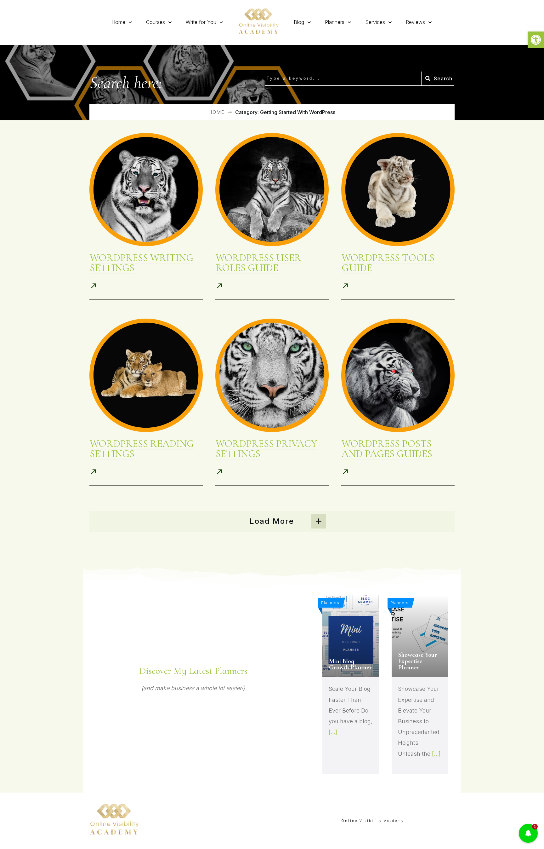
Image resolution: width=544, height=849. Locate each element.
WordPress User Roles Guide (258, 262)
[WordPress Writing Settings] (146, 189)
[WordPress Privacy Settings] (272, 375)
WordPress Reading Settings (142, 448)
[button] (536, 40)
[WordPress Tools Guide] (398, 189)
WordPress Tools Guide (388, 262)
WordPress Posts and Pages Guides (387, 448)
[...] (333, 732)
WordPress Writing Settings (141, 262)
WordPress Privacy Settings (266, 448)
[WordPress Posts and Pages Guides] (398, 375)
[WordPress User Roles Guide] (272, 189)
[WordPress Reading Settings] (146, 375)
